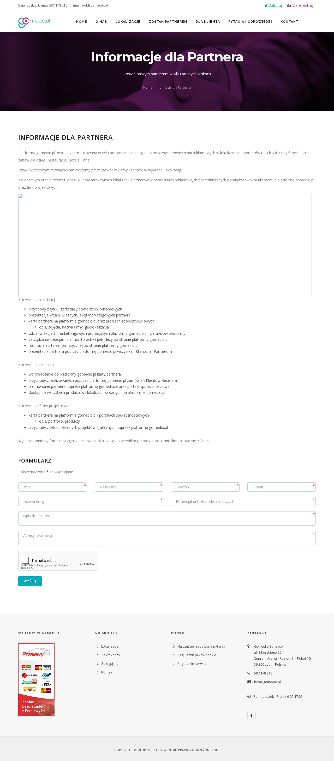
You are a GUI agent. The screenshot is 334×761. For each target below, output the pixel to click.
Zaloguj (275, 5)
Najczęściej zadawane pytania (201, 646)
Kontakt (289, 22)
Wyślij (30, 581)
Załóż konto (110, 655)
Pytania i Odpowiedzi (250, 22)
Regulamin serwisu (192, 663)
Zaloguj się (109, 663)
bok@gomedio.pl (267, 681)
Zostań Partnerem (168, 22)
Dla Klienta (208, 22)
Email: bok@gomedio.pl (90, 5)
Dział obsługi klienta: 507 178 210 (42, 5)
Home (81, 22)
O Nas (101, 22)
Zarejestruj (302, 5)
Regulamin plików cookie (196, 655)
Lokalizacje (127, 22)
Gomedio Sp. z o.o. (148, 750)
